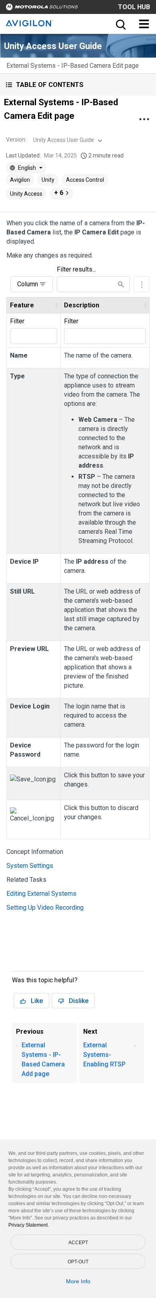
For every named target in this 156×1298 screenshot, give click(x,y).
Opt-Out (78, 1262)
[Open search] (120, 24)
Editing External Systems (41, 893)
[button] (78, 85)
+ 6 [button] (58, 193)
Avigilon (20, 180)
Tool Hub (134, 7)
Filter (17, 321)
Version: (16, 139)
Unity (48, 180)
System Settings (29, 865)
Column (27, 284)
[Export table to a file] (142, 284)
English (27, 168)
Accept (78, 1242)
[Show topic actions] (144, 119)
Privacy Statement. (28, 1225)
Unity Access (26, 194)
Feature (22, 305)
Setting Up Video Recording (45, 907)
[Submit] (121, 284)
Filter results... (76, 269)
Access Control (85, 180)
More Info (78, 1281)
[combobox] (67, 140)
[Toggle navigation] (144, 24)
